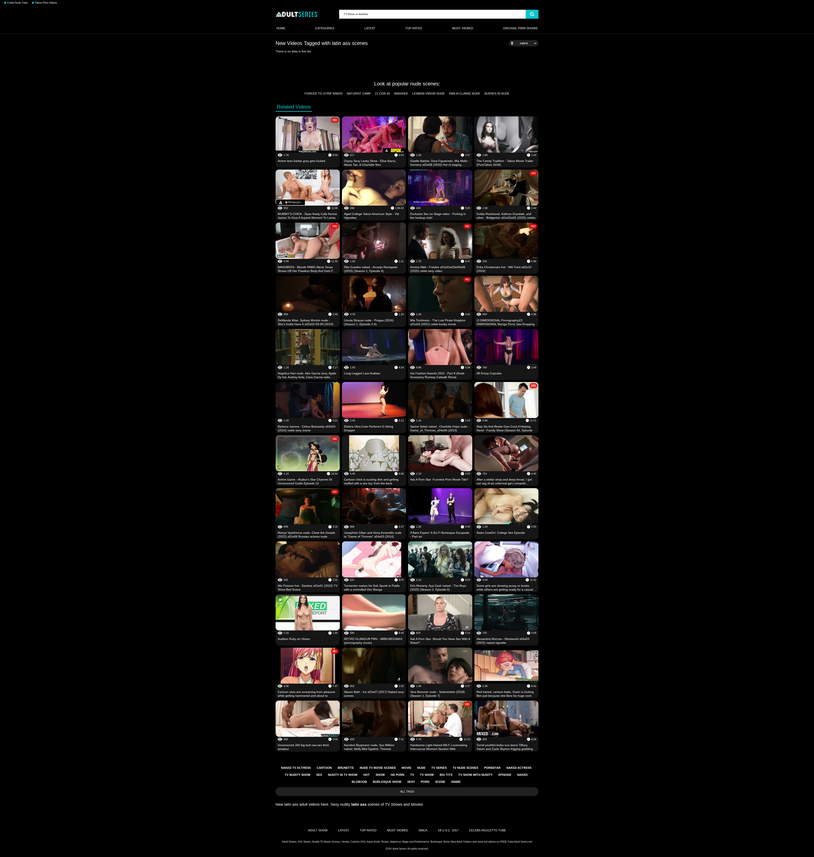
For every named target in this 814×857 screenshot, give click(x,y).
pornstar (492, 767)
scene (440, 781)
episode (504, 774)
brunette (346, 767)
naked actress (518, 767)
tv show (427, 774)
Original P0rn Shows (520, 28)
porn (425, 781)
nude (421, 767)
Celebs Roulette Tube (487, 830)
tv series (439, 767)
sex (319, 774)
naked (522, 774)
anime (456, 781)
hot (366, 774)
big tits (446, 774)
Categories (324, 28)
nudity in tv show (342, 774)
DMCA (423, 830)
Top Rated (413, 28)
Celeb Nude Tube (17, 2)
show (380, 774)
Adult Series (399, 848)
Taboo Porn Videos (46, 2)
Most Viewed (462, 28)
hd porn (397, 774)
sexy (411, 781)
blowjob (359, 781)
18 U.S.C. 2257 (448, 830)
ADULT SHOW (318, 830)
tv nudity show (297, 774)
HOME (280, 28)
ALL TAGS (407, 791)
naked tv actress (296, 767)
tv (412, 774)
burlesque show (387, 781)
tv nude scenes (465, 767)
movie (406, 767)
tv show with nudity (475, 774)
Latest (369, 28)
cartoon (324, 767)
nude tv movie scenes (378, 767)
